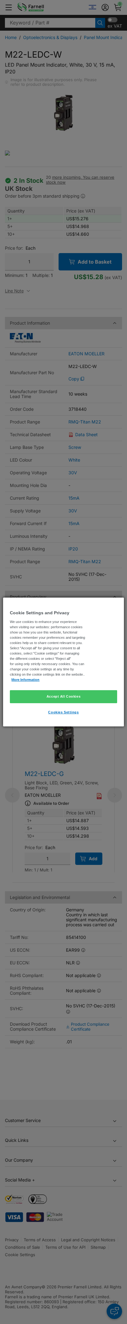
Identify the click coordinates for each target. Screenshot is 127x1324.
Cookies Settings (63, 712)
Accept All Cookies (63, 696)
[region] (63, 662)
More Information (25, 680)
